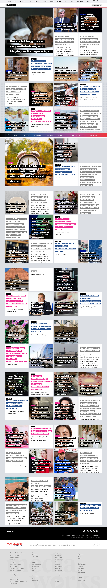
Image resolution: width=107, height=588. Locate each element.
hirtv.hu (34, 568)
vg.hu (33, 578)
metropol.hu (81, 554)
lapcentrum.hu (81, 572)
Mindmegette (22, 1)
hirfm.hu (80, 582)
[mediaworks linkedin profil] (98, 544)
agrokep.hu (35, 580)
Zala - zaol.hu (35, 556)
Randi (72, 1)
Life (15, 1)
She (65, 1)
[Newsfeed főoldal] (11, 531)
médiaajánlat (97, 535)
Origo (9, 1)
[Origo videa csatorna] (94, 531)
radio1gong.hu (81, 580)
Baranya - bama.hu (14, 557)
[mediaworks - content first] (15, 545)
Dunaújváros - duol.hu (15, 564)
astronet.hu (58, 555)
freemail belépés (96, 5)
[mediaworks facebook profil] (94, 544)
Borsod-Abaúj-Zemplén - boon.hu (18, 561)
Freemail (45, 1)
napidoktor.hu (58, 564)
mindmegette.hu (59, 566)
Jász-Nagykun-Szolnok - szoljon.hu (18, 574)
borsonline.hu (58, 583)
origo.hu (34, 570)
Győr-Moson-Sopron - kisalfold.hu (18, 568)
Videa (30, 1)
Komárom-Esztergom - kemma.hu (18, 575)
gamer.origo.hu (59, 561)
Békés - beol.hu (13, 559)
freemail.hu (80, 566)
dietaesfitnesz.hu (59, 570)
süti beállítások (85, 535)
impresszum (91, 535)
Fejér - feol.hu (13, 566)
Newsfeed (37, 1)
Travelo (52, 1)
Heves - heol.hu (13, 572)
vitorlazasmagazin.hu (60, 572)
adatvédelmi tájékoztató (65, 535)
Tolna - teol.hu (13, 583)
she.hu (79, 558)
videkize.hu (58, 574)
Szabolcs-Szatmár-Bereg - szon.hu (18, 581)
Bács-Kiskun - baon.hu (15, 555)
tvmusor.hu (58, 575)
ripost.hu (80, 552)
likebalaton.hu (58, 562)
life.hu (79, 556)
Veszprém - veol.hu (37, 554)
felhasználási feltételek (76, 535)
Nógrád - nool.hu (14, 577)
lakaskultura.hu (59, 559)
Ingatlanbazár (80, 1)
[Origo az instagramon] (91, 531)
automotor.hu (58, 557)
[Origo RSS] (97, 531)
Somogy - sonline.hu (15, 579)
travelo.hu (57, 568)
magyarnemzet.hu (36, 564)
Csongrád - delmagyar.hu (16, 562)
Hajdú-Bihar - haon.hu (15, 570)
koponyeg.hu (81, 568)
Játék (88, 1)
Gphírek (59, 1)
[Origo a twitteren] (88, 531)
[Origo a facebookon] (84, 531)
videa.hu (80, 570)
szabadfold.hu (35, 566)
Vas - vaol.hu (35, 552)
